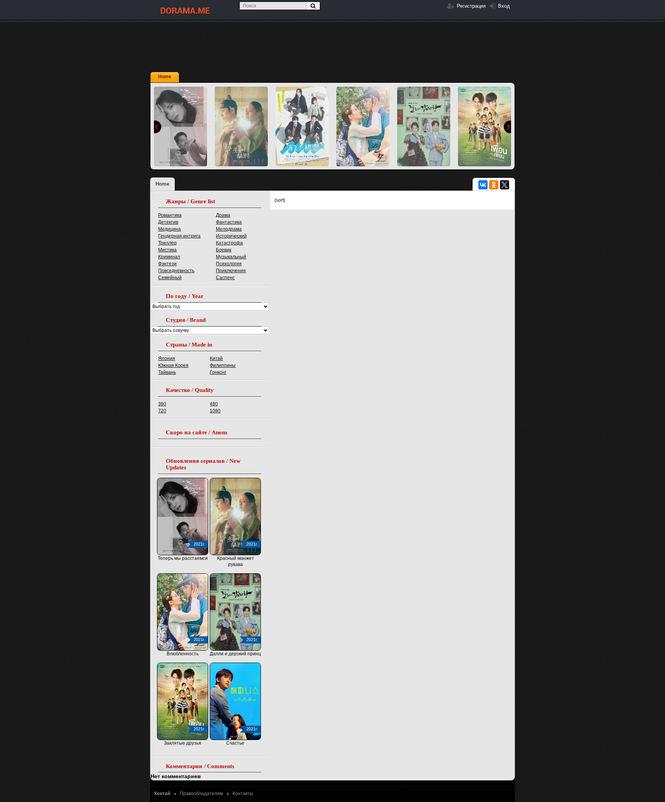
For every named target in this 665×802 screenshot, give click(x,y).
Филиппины (223, 365)
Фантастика (229, 222)
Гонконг (218, 372)
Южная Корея (173, 365)
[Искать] (313, 6)
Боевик (223, 250)
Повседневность (176, 270)
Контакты (242, 793)
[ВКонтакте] (483, 184)
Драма (223, 215)
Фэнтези (167, 263)
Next (507, 127)
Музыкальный (231, 257)
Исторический (231, 236)
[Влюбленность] (362, 126)
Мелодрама (229, 229)
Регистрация (470, 6)
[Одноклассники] (493, 184)
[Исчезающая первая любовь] (302, 126)
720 (162, 411)
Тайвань (167, 372)
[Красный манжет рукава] (241, 126)
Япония (166, 358)
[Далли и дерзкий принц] (423, 126)
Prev (157, 127)
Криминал (169, 257)
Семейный (170, 277)
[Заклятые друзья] (484, 126)
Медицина (169, 229)
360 (162, 404)
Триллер (167, 243)
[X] (504, 184)
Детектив (168, 222)
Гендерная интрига (179, 236)
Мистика (167, 250)
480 (214, 404)
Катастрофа (229, 243)
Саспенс (225, 277)
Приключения (231, 270)
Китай (216, 358)
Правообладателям (201, 793)
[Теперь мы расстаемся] (180, 126)
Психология (229, 263)
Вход (503, 6)
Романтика (170, 215)
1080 (215, 411)
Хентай (162, 793)
